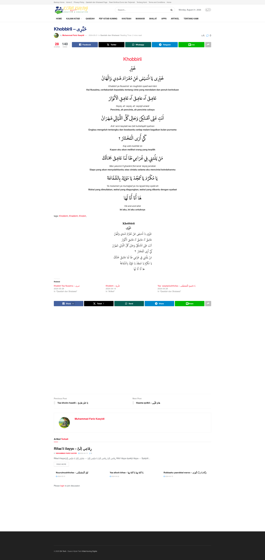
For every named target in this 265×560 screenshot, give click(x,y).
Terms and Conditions (157, 2)
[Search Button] (172, 10)
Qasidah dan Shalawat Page (96, 2)
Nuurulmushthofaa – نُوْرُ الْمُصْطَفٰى (72, 472)
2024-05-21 (93, 35)
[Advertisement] (132, 350)
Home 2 (69, 2)
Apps (163, 18)
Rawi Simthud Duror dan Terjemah (122, 2)
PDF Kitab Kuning (108, 18)
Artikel (175, 18)
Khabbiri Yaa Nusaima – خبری (67, 285)
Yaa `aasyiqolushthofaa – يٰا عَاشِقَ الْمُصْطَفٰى (176, 285)
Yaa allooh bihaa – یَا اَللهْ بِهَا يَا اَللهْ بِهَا (126, 472)
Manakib (140, 18)
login (62, 485)
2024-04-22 (115, 476)
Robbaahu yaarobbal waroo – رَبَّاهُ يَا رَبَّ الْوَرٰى (185, 472)
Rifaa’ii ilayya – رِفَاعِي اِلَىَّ (73, 448)
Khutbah (126, 18)
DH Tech (63, 551)
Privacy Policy (79, 2)
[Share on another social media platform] (208, 44)
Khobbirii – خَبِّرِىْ (113, 285)
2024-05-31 (61, 476)
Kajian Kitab (73, 18)
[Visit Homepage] (71, 10)
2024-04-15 (84, 453)
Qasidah (90, 18)
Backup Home (59, 2)
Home (169, 2)
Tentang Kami (142, 2)
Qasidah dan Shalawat (109, 35)
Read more (62, 464)
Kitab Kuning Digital (89, 551)
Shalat (153, 18)
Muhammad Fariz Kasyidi (73, 35)
